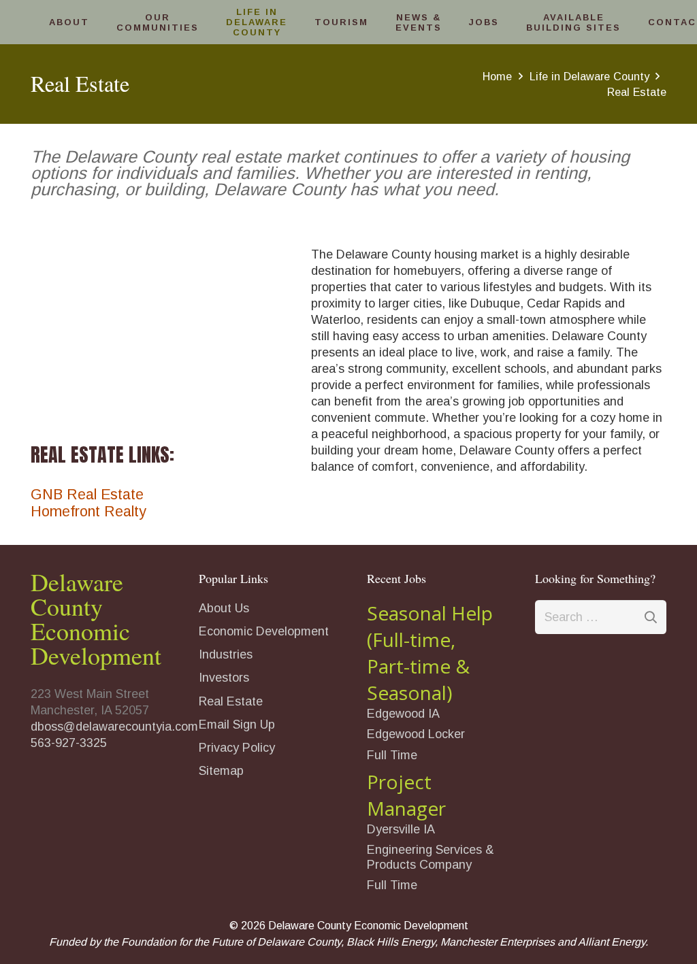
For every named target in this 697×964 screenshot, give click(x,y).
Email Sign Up (237, 724)
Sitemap (221, 771)
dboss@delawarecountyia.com (114, 726)
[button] (95, 22)
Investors (224, 677)
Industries (226, 654)
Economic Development (264, 631)
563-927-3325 (69, 743)
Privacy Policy (237, 747)
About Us (224, 608)
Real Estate (231, 701)
